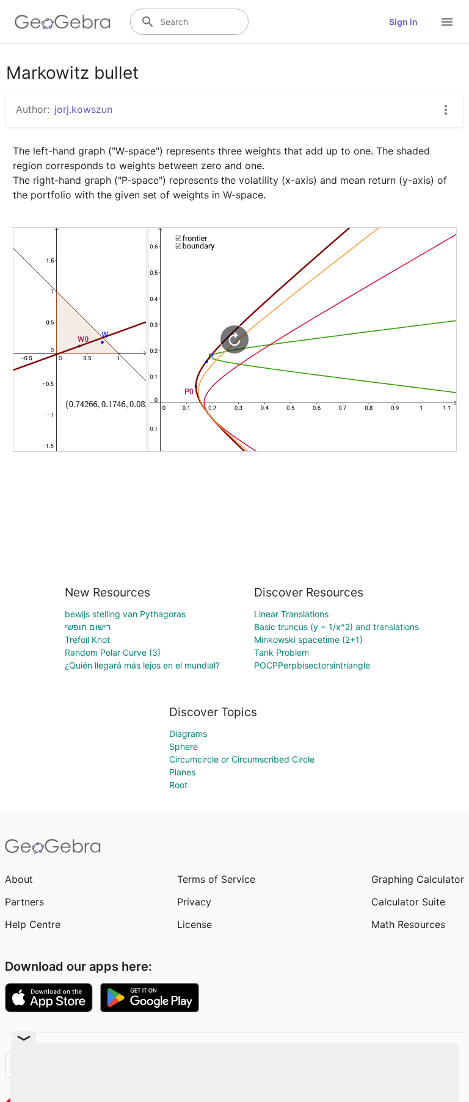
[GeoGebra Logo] (63, 22)
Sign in (403, 21)
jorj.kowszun (83, 109)
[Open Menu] (447, 22)
